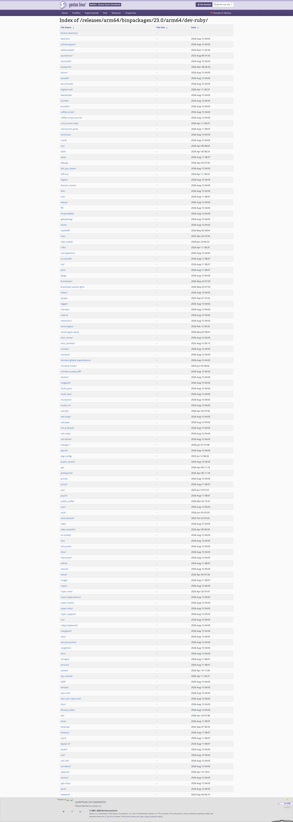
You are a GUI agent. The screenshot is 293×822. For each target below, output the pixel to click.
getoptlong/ (66, 219)
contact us (96, 806)
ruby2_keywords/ (69, 625)
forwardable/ (67, 213)
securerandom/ (68, 642)
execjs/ (64, 202)
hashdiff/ (65, 230)
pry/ (63, 489)
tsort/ (63, 738)
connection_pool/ (69, 128)
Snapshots (130, 12)
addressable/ (67, 49)
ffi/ (62, 207)
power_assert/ (68, 461)
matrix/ (64, 315)
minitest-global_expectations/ (76, 360)
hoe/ (63, 236)
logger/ (64, 303)
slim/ (63, 653)
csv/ (63, 145)
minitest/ (65, 354)
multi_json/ (66, 388)
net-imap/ (66, 416)
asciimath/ (66, 61)
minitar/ (65, 348)
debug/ (64, 162)
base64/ (65, 78)
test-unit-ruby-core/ (71, 698)
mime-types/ (67, 326)
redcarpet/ (66, 557)
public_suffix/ (67, 501)
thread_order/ (68, 709)
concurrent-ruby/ (69, 123)
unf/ (63, 755)
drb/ (63, 190)
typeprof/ (65, 743)
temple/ (65, 687)
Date (193, 27)
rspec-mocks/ (67, 602)
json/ (63, 269)
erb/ (63, 196)
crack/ (64, 140)
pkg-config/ (66, 456)
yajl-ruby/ (66, 783)
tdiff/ (63, 681)
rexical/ (64, 568)
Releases (116, 12)
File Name (66, 27)
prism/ (64, 484)
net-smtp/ (66, 433)
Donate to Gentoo (222, 12)
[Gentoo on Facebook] (72, 811)
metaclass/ (66, 320)
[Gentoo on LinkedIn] (80, 811)
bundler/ (65, 106)
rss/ (63, 619)
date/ (63, 157)
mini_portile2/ (68, 343)
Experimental (92, 12)
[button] (204, 4)
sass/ (63, 636)
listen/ (64, 292)
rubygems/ (66, 630)
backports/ (66, 66)
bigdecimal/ (67, 89)
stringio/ (65, 659)
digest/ (64, 179)
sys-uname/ (67, 676)
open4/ (64, 450)
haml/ (64, 224)
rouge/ (64, 580)
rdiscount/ (66, 546)
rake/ (63, 523)
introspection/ (68, 253)
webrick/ (65, 771)
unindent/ (66, 766)
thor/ (63, 704)
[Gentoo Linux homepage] (73, 5)
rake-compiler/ (68, 529)
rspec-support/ (68, 614)
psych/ (64, 495)
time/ (63, 721)
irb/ (62, 264)
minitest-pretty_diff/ (71, 371)
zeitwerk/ (65, 794)
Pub (105, 12)
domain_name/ (68, 185)
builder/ (65, 100)
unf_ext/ (65, 760)
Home (65, 12)
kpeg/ (63, 275)
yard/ (63, 788)
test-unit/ (65, 693)
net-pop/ (65, 422)
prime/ (64, 478)
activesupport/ (68, 44)
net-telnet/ (66, 439)
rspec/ (64, 585)
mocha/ (64, 377)
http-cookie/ (67, 241)
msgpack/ (66, 382)
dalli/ (63, 151)
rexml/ (64, 574)
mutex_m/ (66, 405)
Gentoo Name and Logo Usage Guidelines (141, 816)
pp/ (62, 467)
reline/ (64, 563)
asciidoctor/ (67, 55)
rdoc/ (63, 551)
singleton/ (66, 647)
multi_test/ (66, 394)
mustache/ (66, 399)
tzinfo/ (64, 749)
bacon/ (64, 72)
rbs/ (63, 540)
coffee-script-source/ (71, 117)
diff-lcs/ (65, 174)
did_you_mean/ (68, 168)
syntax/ (64, 670)
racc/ (63, 506)
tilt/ (62, 715)
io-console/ (66, 258)
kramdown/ (66, 281)
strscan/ (65, 664)
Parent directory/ (69, 33)
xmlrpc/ (65, 777)
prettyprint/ (67, 473)
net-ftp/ (65, 410)
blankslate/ (66, 95)
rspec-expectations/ (71, 597)
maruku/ (65, 309)
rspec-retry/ (67, 608)
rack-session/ (67, 518)
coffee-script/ (67, 112)
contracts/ (66, 134)
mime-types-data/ (70, 332)
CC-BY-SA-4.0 (109, 816)
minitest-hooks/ (69, 365)
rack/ (63, 512)
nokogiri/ (65, 444)
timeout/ (65, 732)
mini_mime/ (67, 337)
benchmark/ (67, 83)
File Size (160, 27)
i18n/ (63, 247)
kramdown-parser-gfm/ (73, 286)
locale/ (64, 298)
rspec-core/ (66, 591)
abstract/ (65, 38)
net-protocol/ (67, 427)
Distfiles (76, 12)
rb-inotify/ (66, 535)
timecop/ (65, 726)
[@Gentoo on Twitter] (64, 811)
